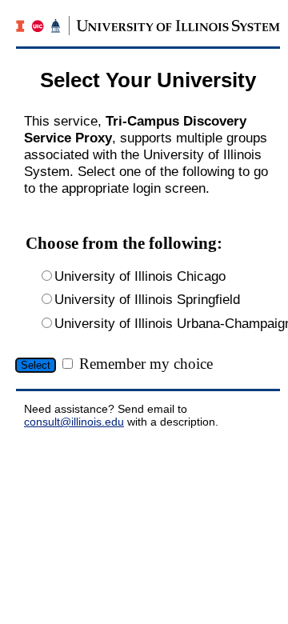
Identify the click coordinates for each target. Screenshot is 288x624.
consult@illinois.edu (74, 421)
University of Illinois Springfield (147, 299)
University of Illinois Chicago (140, 276)
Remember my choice (146, 363)
